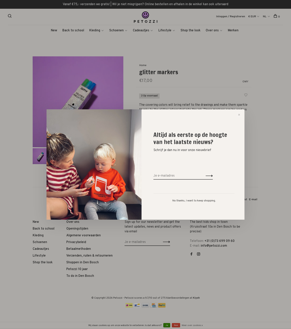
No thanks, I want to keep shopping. (194, 200)
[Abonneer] (208, 175)
